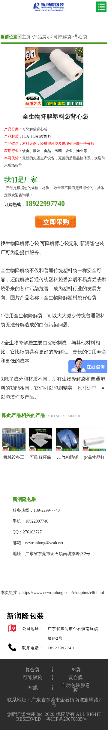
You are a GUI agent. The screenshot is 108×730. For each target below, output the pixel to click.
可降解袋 (62, 36)
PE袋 (75, 669)
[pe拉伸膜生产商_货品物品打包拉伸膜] (94, 450)
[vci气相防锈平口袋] (67, 450)
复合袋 (32, 669)
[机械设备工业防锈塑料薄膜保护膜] (14, 450)
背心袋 (80, 36)
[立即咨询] (55, 226)
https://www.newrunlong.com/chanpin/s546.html (63, 592)
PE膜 (32, 687)
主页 (26, 36)
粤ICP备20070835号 (66, 719)
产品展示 (42, 36)
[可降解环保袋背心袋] (40, 450)
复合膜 (75, 677)
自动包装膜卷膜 (75, 688)
